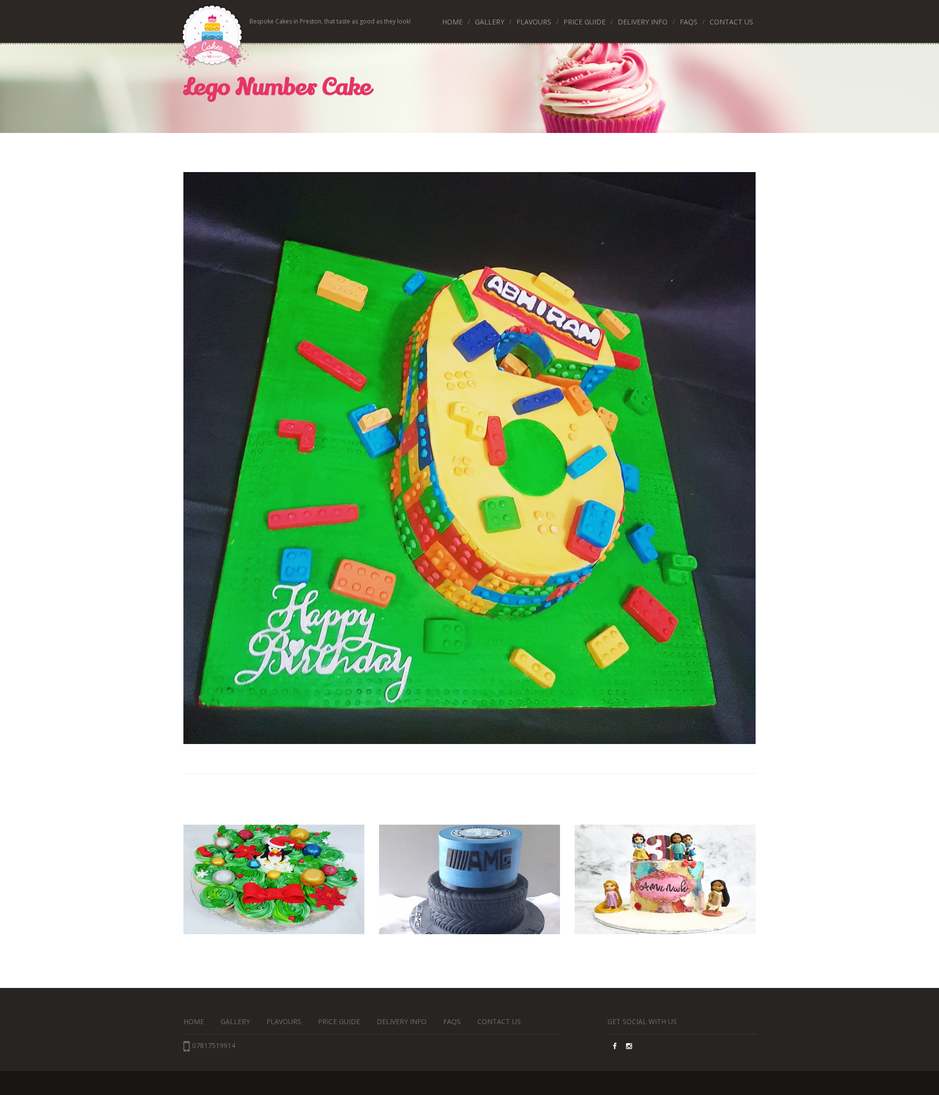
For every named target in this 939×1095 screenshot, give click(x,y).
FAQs (688, 21)
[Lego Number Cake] (469, 458)
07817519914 (213, 1045)
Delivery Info (643, 21)
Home (452, 21)
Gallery (489, 21)
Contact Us (731, 21)
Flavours (533, 21)
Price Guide (584, 21)
